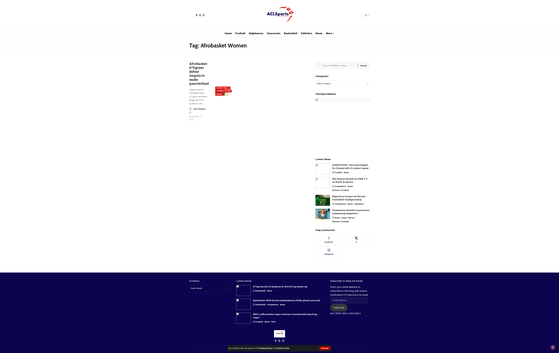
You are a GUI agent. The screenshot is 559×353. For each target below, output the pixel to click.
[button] (325, 348)
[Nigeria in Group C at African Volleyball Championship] (322, 200)
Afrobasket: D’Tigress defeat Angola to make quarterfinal (199, 74)
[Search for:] (339, 65)
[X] (200, 15)
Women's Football (340, 190)
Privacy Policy (265, 348)
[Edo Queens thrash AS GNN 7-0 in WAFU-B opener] (322, 182)
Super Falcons (348, 218)
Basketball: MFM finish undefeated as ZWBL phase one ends (286, 300)
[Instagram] (203, 15)
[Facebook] (196, 15)
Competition (223, 91)
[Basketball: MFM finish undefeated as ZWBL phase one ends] (243, 304)
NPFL (273, 322)
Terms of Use (282, 348)
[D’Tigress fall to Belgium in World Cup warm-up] (243, 290)
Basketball (222, 88)
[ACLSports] (279, 15)
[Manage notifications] (553, 347)
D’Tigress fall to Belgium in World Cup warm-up (280, 286)
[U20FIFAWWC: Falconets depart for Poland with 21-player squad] (322, 168)
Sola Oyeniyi (199, 109)
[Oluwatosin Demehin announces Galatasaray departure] (322, 214)
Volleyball (358, 204)
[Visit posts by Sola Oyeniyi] (190, 109)
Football (338, 172)
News (219, 94)
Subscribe (339, 307)
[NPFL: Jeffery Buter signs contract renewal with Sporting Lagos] (243, 318)
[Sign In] (192, 15)
